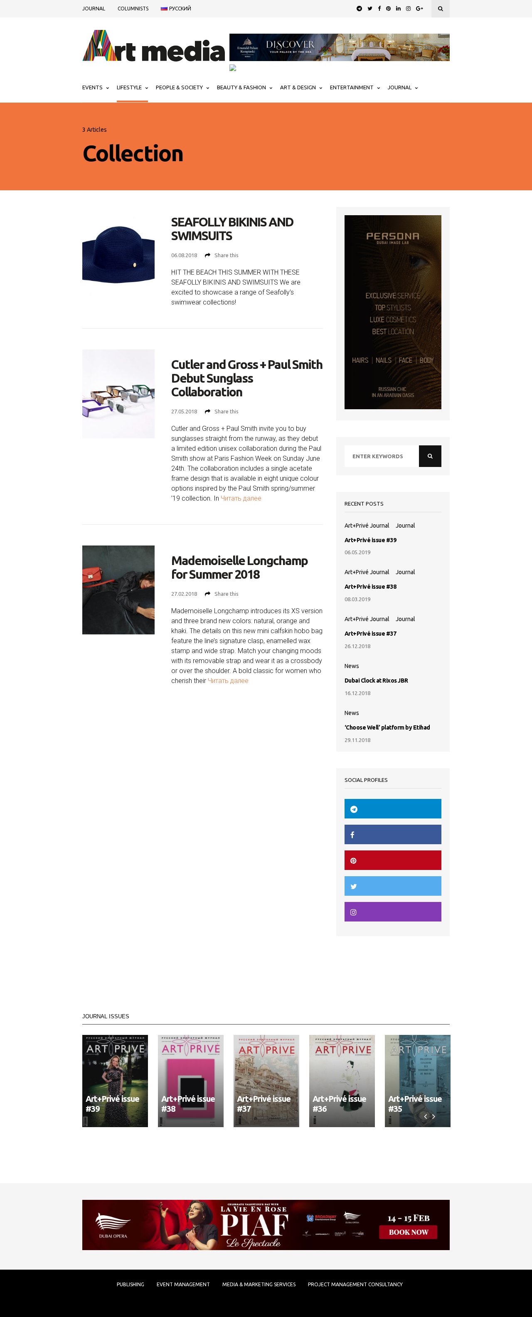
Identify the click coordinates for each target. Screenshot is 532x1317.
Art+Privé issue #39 (371, 540)
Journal (93, 8)
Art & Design (298, 87)
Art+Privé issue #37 (371, 633)
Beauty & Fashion (241, 87)
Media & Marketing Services (259, 1284)
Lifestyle (129, 87)
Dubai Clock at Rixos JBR (376, 680)
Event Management (183, 1284)
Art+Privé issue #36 (339, 1103)
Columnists (133, 8)
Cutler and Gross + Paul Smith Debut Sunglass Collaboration (247, 378)
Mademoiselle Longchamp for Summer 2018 (239, 567)
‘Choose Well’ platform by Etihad (387, 727)
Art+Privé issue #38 (371, 586)
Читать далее (241, 498)
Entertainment (352, 87)
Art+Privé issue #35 (415, 1103)
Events (92, 87)
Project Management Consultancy (355, 1284)
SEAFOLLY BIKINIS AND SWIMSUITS (232, 229)
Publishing (130, 1284)
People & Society (179, 87)
